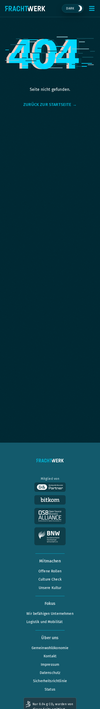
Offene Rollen (50, 571)
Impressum (50, 664)
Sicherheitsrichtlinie (50, 681)
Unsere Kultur (50, 588)
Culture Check (50, 579)
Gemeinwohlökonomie (50, 648)
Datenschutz (50, 673)
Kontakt (50, 656)
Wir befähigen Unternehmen (50, 614)
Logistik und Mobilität (44, 622)
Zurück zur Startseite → (50, 104)
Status (50, 689)
